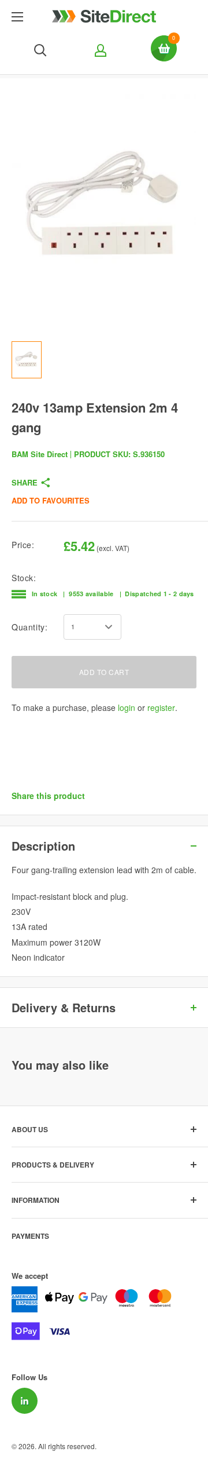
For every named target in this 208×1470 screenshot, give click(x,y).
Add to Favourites (51, 500)
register (161, 707)
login (126, 707)
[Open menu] (17, 16)
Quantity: (29, 627)
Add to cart (104, 672)
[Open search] (40, 50)
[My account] (99, 50)
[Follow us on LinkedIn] (25, 1401)
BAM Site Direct (40, 453)
